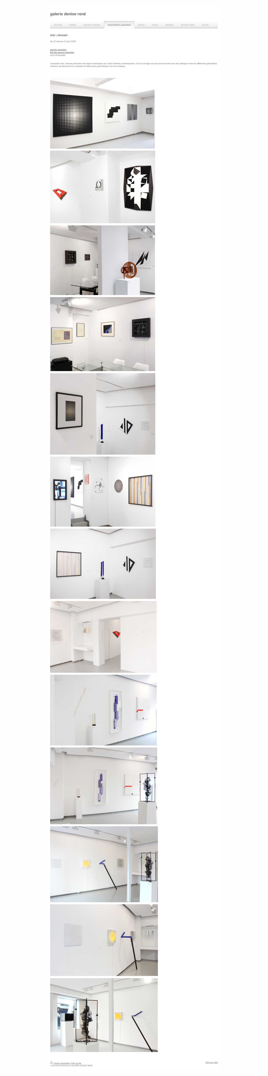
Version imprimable (61, 1063)
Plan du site (76, 1063)
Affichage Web (211, 1062)
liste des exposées (62, 52)
